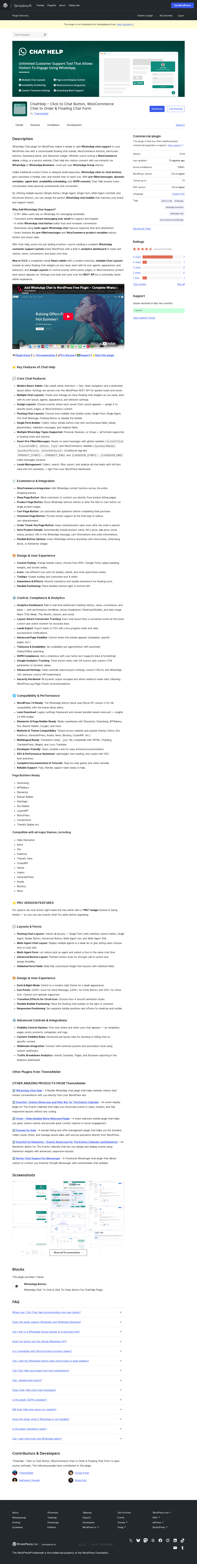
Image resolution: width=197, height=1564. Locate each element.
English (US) (178, 193)
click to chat (166, 201)
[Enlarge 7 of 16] (82, 1215)
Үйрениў (87, 1512)
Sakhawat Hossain (29, 1480)
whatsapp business (174, 207)
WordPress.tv (90, 1527)
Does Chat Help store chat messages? (34, 1390)
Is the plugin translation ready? (29, 1428)
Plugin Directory (20, 15)
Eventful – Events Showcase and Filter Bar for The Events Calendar (57, 1102)
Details (19, 124)
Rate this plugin (104, 355)
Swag (122, 1527)
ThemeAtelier (41, 113)
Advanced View (142, 228)
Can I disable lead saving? (27, 1380)
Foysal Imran (82, 1472)
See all (181, 284)
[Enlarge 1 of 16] (43, 1184)
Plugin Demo (22, 355)
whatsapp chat (176, 213)
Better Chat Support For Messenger (38, 1158)
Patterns (51, 1527)
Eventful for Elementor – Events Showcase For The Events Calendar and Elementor (67, 1142)
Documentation (45, 355)
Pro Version (68, 355)
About (15, 1512)
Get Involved (124, 1512)
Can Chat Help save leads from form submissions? (40, 1370)
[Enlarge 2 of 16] (43, 1207)
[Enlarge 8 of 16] (82, 1239)
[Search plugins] (45, 35)
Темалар (52, 1517)
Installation (53, 124)
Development (74, 124)
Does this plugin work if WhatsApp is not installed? (40, 1419)
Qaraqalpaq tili (49, 1544)
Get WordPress (182, 5)
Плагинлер (53, 1522)
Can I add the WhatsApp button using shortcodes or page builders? (50, 1360)
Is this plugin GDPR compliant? (29, 1399)
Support (180, 124)
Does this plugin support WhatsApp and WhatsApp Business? (46, 1322)
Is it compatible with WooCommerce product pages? (42, 1351)
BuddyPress (160, 1527)
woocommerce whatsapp (171, 220)
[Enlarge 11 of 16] (120, 1184)
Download (157, 109)
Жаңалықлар (19, 1517)
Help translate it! (125, 24)
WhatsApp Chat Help (29, 1090)
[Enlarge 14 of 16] (120, 1247)
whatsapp (179, 201)
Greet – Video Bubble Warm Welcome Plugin (43, 1118)
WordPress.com (162, 1512)
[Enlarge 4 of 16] (43, 1253)
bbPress (158, 1522)
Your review (139, 284)
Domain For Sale (26, 1130)
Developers (88, 1522)
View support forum (144, 317)
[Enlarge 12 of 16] (120, 1208)
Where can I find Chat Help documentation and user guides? (46, 1312)
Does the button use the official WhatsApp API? (39, 1341)
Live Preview (176, 109)
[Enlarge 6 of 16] (82, 1184)
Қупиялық (17, 1527)
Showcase (52, 1512)
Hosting (16, 1522)
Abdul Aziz (81, 1480)
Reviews (35, 124)
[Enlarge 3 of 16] (43, 1230)
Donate (123, 1522)
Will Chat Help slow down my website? (34, 1409)
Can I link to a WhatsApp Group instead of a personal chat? (46, 1331)
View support (174, 145)
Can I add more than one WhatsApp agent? (37, 1438)
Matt (156, 1517)
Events (121, 1517)
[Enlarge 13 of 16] (120, 1233)
